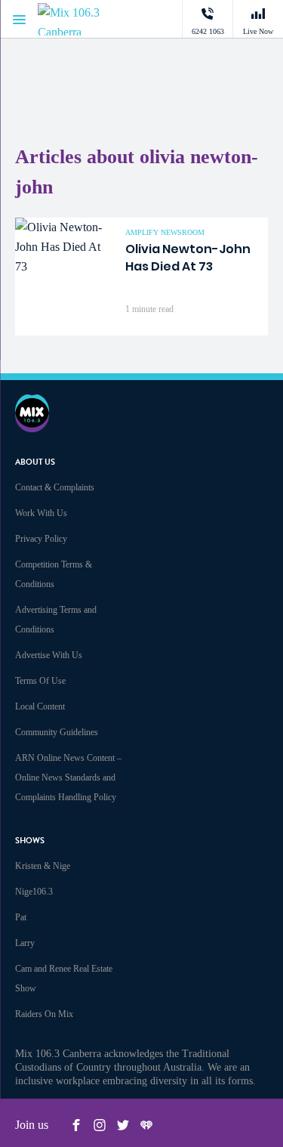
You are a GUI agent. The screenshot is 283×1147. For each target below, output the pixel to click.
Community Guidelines (56, 732)
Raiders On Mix (44, 1014)
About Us (35, 462)
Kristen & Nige (42, 866)
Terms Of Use (40, 681)
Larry (25, 943)
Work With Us (41, 513)
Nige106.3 (34, 891)
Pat (20, 917)
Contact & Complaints (54, 487)
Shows (30, 840)
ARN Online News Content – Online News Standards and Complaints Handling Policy (68, 777)
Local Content (40, 706)
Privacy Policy (41, 538)
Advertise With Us (48, 655)
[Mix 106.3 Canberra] (83, 19)
